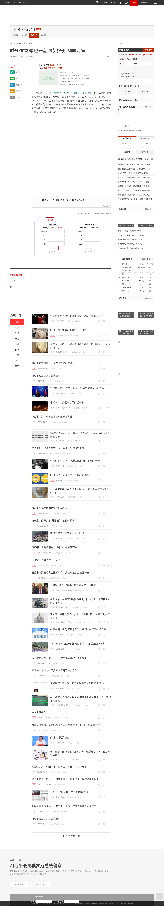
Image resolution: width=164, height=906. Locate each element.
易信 (18, 72)
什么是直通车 (89, 252)
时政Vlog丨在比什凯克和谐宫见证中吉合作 (54, 670)
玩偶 (61, 538)
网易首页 (8, 2)
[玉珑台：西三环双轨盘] (146, 214)
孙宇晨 (62, 688)
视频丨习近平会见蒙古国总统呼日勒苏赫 (53, 416)
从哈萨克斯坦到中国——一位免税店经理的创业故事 (59, 658)
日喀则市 (45, 730)
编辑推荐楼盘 (127, 259)
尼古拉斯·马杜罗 (61, 622)
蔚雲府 (124, 284)
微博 (18, 91)
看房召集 (50, 220)
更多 (18, 97)
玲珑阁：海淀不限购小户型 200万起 (131, 235)
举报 (108, 56)
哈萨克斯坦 (41, 663)
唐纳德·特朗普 (60, 408)
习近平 (39, 368)
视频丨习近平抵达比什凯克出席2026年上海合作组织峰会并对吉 (65, 779)
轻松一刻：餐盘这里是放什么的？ (68, 330)
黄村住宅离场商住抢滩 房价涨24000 (126, 332)
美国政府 (69, 590)
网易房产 (32, 56)
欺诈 (64, 759)
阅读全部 (148, 107)
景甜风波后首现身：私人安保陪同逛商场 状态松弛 (77, 683)
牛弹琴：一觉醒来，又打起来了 (67, 402)
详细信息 (24, 35)
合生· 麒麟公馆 (126, 267)
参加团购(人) (82, 84)
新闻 (52, 321)
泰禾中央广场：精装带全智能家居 (130, 231)
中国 (61, 635)
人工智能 (67, 705)
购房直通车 (89, 225)
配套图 (142, 130)
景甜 (57, 688)
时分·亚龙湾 (44, 65)
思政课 (46, 526)
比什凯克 (40, 676)
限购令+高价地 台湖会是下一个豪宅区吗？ (146, 332)
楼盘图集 (127, 107)
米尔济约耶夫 (47, 453)
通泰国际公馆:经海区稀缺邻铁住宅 (131, 248)
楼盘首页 (15, 35)
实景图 (137, 130)
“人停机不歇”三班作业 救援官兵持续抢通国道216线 (77, 643)
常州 (38, 565)
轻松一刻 (69, 335)
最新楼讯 (34, 35)
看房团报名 (53, 225)
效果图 (127, 126)
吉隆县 (39, 730)
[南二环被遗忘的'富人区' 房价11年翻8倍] (146, 302)
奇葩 (61, 335)
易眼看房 (122, 298)
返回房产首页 (41, 884)
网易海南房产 (24, 43)
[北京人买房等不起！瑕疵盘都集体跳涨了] (126, 302)
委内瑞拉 (70, 622)
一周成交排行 (145, 259)
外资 (57, 635)
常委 (62, 743)
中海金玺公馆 (126, 271)
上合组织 (40, 811)
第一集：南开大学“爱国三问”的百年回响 (53, 520)
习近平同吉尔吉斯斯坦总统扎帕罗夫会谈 (53, 363)
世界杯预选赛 (48, 717)
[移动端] (97, 2)
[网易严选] (113, 2)
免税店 (48, 663)
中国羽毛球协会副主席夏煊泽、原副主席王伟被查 (76, 315)
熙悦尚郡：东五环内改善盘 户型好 (131, 240)
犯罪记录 (59, 759)
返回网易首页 (20, 884)
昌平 (149, 284)
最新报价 (86, 93)
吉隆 (57, 538)
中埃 (62, 466)
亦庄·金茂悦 (125, 281)
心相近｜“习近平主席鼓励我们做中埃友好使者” (75, 460)
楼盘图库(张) (72, 84)
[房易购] (40, 218)
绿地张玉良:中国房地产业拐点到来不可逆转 (134, 173)
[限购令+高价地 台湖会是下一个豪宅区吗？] (146, 319)
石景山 (150, 271)
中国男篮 (40, 717)
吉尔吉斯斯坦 (47, 784)
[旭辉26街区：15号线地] (126, 214)
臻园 (123, 274)
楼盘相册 (76, 93)
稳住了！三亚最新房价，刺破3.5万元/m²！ (63, 200)
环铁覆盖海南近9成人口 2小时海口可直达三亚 (135, 199)
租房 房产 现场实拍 (62, 352)
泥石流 (43, 578)
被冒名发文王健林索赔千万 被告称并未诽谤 (134, 169)
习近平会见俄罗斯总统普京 (46, 375)
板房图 (131, 130)
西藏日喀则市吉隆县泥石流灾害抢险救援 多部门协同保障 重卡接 (66, 725)
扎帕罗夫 (45, 368)
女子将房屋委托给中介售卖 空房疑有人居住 (134, 195)
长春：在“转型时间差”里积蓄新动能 (69, 792)
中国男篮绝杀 (39, 712)
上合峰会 (47, 811)
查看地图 (87, 75)
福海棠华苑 (125, 277)
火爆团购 (148, 50)
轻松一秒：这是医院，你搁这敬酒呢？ (70, 475)
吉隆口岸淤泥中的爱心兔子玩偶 (67, 533)
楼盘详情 (63, 84)
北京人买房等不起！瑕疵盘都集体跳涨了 (126, 315)
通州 (149, 267)
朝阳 (149, 274)
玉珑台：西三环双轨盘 (146, 225)
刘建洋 (58, 743)
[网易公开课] (105, 2)
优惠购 (66, 93)
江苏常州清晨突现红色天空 (46, 560)
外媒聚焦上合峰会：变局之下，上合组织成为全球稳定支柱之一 (65, 806)
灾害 (38, 578)
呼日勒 (45, 422)
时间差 (62, 797)
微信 (18, 78)
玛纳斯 (39, 772)
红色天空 (44, 565)
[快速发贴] (12, 66)
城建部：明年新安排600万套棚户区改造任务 (134, 186)
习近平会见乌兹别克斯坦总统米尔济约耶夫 (54, 547)
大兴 (149, 281)
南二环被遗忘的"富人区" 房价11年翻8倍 (146, 315)
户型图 (126, 130)
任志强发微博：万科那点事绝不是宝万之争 (134, 164)
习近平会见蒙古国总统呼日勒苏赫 (50, 508)
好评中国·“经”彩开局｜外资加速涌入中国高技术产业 (78, 629)
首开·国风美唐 (126, 287)
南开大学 (40, 526)
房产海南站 (106, 206)
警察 (57, 441)
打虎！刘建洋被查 (59, 737)
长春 (57, 797)
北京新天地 (125, 291)
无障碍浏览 (22, 2)
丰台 (149, 277)
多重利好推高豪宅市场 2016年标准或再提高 (134, 182)
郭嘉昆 (58, 393)
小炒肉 (58, 497)
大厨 (62, 497)
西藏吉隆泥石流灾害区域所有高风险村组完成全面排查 (60, 572)
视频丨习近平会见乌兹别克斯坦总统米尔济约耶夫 (58, 448)
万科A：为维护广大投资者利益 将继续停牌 (134, 190)
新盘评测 (122, 209)
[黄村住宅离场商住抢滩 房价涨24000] (126, 319)
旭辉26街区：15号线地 (126, 225)
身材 (57, 335)
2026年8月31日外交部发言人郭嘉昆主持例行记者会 (77, 388)
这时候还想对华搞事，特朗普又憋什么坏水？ (74, 585)
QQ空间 (19, 85)
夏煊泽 (58, 321)
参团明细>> (53, 252)
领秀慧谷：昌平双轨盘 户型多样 (130, 244)
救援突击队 (59, 607)
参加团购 (44, 35)
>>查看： (121, 130)
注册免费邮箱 (144, 2)
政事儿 (70, 743)
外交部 (63, 393)
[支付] (121, 2)
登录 (134, 2)
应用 (13, 2)
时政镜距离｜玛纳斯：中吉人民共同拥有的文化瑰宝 (59, 766)
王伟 (62, 321)
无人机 (62, 441)
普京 (44, 381)
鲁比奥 (68, 408)
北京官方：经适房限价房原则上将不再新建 (134, 177)
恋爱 (57, 480)
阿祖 (61, 480)
